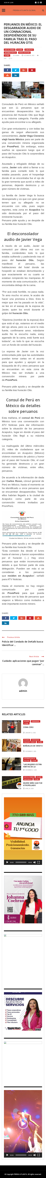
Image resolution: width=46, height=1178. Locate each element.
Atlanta (19, 50)
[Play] (7, 862)
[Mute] (34, 862)
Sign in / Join (8, 2)
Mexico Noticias (24, 53)
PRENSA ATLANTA (20, 1174)
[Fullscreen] (38, 862)
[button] (23, 831)
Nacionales (28, 779)
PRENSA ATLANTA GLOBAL (24, 10)
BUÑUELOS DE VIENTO (33, 746)
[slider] (21, 862)
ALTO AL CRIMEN (9, 50)
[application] (23, 831)
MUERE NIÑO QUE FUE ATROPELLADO (32, 784)
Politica (26, 761)
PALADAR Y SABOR (29, 742)
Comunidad (29, 50)
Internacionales (10, 53)
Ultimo (7, 55)
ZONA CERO (28, 727)
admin (17, 55)
